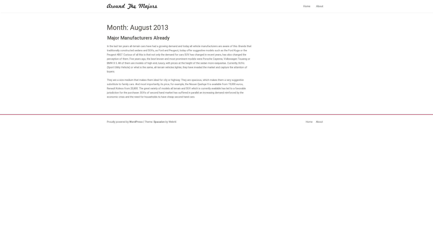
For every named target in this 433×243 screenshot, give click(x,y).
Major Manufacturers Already (138, 38)
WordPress (136, 121)
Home (306, 6)
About (319, 6)
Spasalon (159, 121)
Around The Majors (132, 6)
